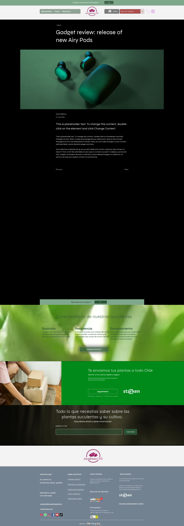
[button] (151, 11)
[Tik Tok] (61, 514)
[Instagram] (49, 514)
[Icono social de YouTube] (57, 514)
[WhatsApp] (45, 514)
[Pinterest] (41, 514)
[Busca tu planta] (142, 11)
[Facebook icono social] (53, 514)
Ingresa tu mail (61, 426)
